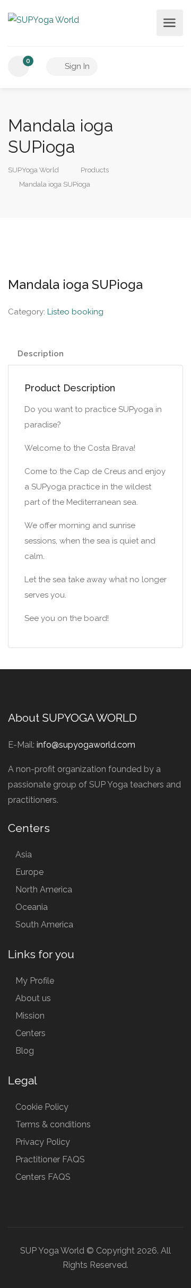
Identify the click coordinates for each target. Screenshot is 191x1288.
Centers (30, 1033)
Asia (23, 854)
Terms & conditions (53, 1124)
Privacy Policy (42, 1142)
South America (44, 924)
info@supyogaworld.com (86, 745)
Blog (24, 1051)
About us (33, 998)
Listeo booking (75, 312)
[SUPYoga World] (43, 19)
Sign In (76, 66)
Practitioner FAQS (50, 1159)
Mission (30, 1016)
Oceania (31, 907)
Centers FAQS (43, 1177)
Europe (29, 872)
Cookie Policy (41, 1107)
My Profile (34, 981)
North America (43, 889)
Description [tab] (41, 353)
